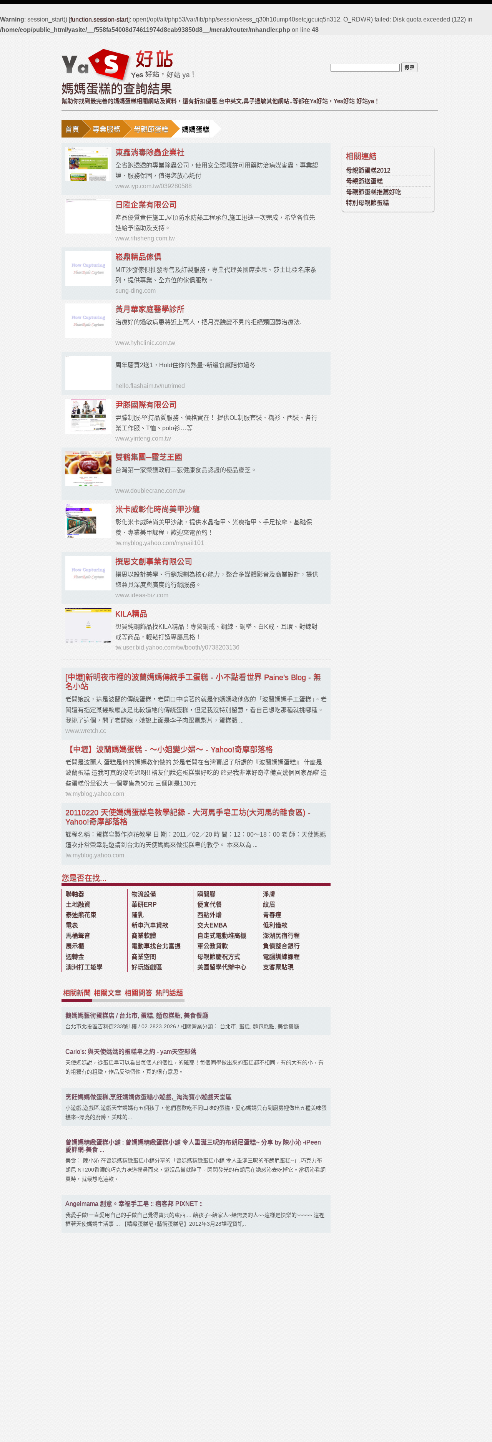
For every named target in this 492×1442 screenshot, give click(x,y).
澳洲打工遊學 (84, 967)
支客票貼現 (278, 967)
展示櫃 (75, 946)
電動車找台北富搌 (156, 946)
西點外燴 (209, 915)
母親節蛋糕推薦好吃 (373, 192)
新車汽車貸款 (149, 925)
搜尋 (409, 68)
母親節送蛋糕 (364, 181)
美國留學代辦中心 (221, 967)
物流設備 (143, 894)
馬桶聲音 (78, 935)
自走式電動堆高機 (221, 935)
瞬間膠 (206, 894)
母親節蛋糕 (151, 129)
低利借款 (275, 925)
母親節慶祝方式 (218, 956)
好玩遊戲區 (146, 967)
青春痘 (272, 915)
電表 (72, 925)
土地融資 (78, 904)
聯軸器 (75, 894)
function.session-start (99, 19)
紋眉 (269, 904)
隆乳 (137, 915)
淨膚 (269, 894)
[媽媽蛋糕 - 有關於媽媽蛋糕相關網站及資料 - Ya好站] (128, 65)
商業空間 (143, 956)
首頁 (72, 129)
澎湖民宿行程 (281, 935)
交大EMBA (212, 925)
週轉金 (75, 956)
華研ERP (144, 904)
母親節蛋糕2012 (368, 170)
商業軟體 (143, 935)
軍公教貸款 (212, 946)
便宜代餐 (209, 904)
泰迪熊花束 (81, 915)
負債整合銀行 (281, 946)
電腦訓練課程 (281, 956)
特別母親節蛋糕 (367, 202)
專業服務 (106, 129)
